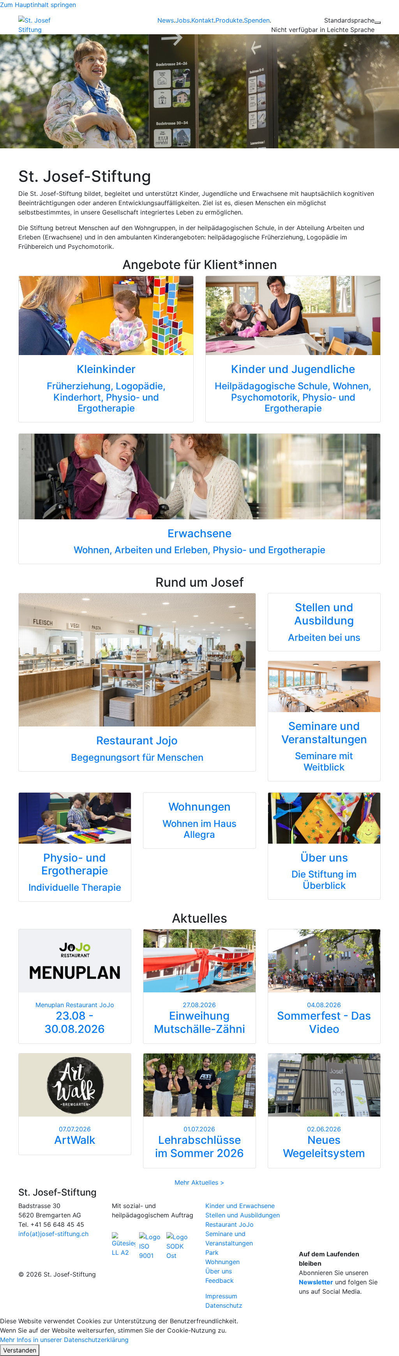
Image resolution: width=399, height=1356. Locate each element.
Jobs (182, 20)
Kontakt (202, 20)
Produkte (228, 20)
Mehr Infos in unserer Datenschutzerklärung (64, 1340)
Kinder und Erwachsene (240, 1206)
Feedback (219, 1280)
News (165, 20)
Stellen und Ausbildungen (242, 1215)
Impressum (221, 1296)
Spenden (257, 20)
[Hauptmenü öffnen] (377, 22)
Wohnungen (222, 1262)
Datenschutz (223, 1305)
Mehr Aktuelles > (199, 1182)
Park (212, 1252)
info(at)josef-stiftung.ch (53, 1234)
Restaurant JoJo (229, 1224)
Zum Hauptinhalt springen (38, 5)
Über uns (218, 1271)
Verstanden (19, 1350)
